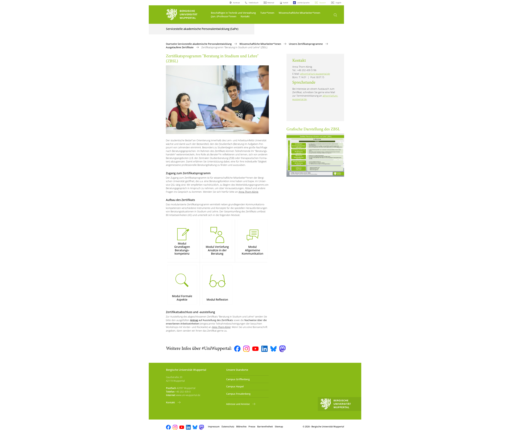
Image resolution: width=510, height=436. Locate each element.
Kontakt (245, 16)
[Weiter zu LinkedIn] (264, 349)
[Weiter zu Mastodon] (282, 348)
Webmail (270, 2)
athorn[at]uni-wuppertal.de (315, 73)
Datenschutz (228, 426)
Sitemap (279, 426)
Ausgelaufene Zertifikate (180, 47)
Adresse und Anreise (238, 404)
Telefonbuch (253, 2)
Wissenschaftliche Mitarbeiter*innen (299, 12)
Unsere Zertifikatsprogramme (306, 43)
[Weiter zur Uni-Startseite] (187, 15)
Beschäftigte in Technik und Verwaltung (233, 12)
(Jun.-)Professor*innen (223, 16)
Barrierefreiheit (265, 426)
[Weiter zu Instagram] (246, 349)
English (338, 2)
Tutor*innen (267, 12)
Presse (251, 426)
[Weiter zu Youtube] (255, 348)
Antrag (194, 320)
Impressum (214, 426)
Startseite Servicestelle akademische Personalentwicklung (199, 43)
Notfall (285, 2)
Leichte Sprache (303, 2)
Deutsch (322, 2)
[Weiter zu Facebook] (237, 349)
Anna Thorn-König (248, 191)
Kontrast (236, 2)
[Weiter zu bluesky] (273, 348)
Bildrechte (241, 426)
